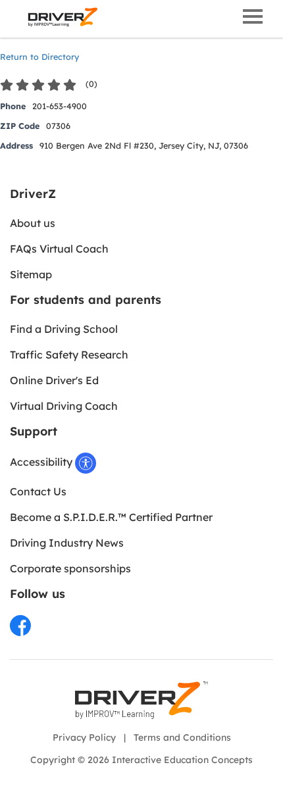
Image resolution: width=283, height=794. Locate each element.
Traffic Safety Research (69, 354)
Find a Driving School (64, 328)
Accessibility (42, 461)
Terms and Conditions (182, 737)
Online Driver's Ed (54, 380)
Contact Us (38, 491)
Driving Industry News (67, 542)
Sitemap (31, 274)
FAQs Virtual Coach (59, 248)
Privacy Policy (84, 737)
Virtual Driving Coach (64, 405)
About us (32, 223)
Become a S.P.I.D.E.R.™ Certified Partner (111, 517)
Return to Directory (39, 56)
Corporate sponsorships (70, 568)
